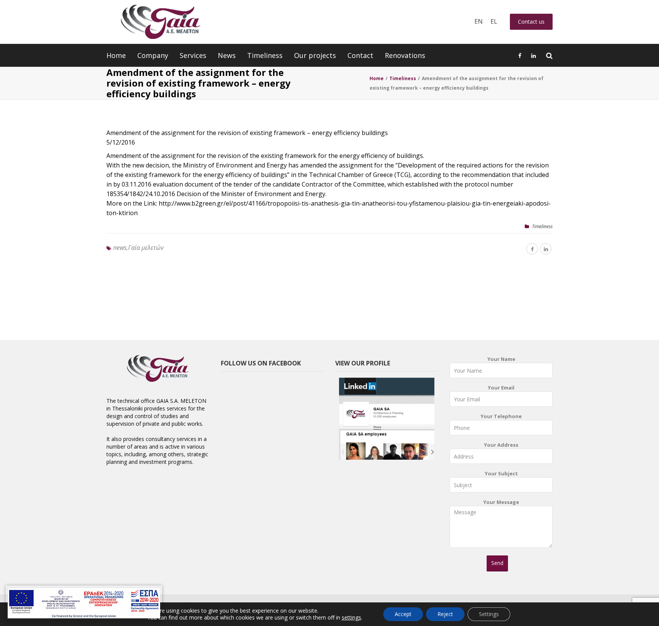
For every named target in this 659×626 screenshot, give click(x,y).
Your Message (501, 502)
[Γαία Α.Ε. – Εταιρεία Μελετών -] (160, 22)
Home (116, 55)
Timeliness (265, 55)
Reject (445, 614)
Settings (489, 614)
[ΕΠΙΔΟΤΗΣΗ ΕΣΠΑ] (84, 602)
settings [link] (351, 617)
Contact (360, 55)
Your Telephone (501, 416)
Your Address (501, 444)
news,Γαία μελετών (138, 247)
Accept (403, 614)
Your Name (501, 359)
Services (193, 55)
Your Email (501, 387)
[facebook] (532, 248)
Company (152, 55)
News (227, 55)
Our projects (315, 55)
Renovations (405, 55)
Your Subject (501, 473)
